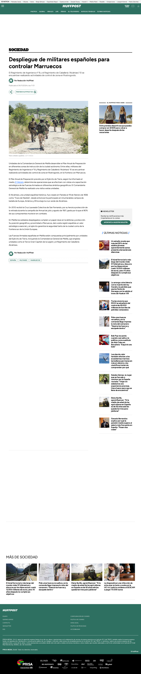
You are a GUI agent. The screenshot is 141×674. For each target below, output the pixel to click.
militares (23, 260)
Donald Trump (75, 2)
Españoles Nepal (52, 2)
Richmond (44, 667)
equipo (5, 616)
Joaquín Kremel (122, 2)
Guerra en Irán (64, 2)
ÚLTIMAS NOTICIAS (103, 11)
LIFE (57, 11)
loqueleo (94, 667)
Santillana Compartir (77, 660)
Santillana (66, 660)
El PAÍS (45, 660)
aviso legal (74, 623)
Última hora (127, 6)
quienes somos (8, 619)
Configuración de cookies (79, 616)
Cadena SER (87, 660)
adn (101, 660)
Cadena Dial (83, 664)
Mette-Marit (93, 2)
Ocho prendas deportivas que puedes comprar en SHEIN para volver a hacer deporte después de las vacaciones (115, 129)
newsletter (7, 626)
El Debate (19, 182)
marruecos (35, 260)
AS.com (94, 660)
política (34, 11)
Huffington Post (48, 664)
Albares (25, 2)
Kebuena (107, 664)
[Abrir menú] (2, 6)
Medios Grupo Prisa (26, 668)
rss (4, 629)
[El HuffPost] (72, 6)
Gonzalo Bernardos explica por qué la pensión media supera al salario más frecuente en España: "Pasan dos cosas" (121, 424)
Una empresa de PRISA (26, 662)
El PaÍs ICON (75, 667)
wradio (67, 664)
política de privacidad (78, 626)
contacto (6, 623)
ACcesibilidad (75, 629)
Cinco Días (75, 664)
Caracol (110, 660)
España (13, 260)
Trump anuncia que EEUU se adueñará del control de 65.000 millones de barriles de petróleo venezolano (120, 305)
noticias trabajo (88, 11)
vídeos (63, 11)
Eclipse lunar (111, 2)
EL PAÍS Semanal (91, 664)
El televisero (73, 11)
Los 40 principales (56, 660)
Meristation (105, 667)
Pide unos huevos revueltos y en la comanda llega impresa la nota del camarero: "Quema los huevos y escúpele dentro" (121, 323)
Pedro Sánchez (133, 2)
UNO (60, 664)
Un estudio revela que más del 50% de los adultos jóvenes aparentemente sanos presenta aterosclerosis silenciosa (121, 246)
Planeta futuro (100, 664)
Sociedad (19, 50)
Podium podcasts (65, 667)
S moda (84, 667)
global (42, 11)
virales (50, 11)
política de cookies (77, 619)
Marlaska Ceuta (16, 2)
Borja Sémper (40, 2)
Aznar (32, 2)
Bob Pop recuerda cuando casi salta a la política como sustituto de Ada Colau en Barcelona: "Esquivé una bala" (121, 341)
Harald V (85, 2)
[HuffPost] (10, 610)
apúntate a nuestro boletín (116, 222)
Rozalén (102, 2)
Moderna (55, 667)
